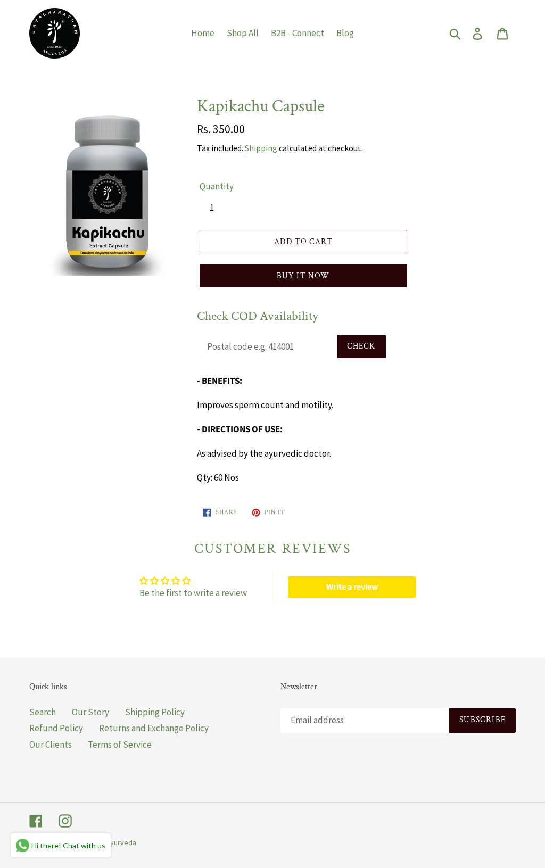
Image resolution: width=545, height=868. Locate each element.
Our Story (90, 712)
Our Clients (50, 744)
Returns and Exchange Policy (154, 728)
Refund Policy (56, 728)
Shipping (261, 148)
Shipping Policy (155, 712)
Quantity (217, 186)
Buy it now (303, 276)
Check (361, 346)
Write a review (352, 587)
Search (42, 712)
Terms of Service (120, 744)
